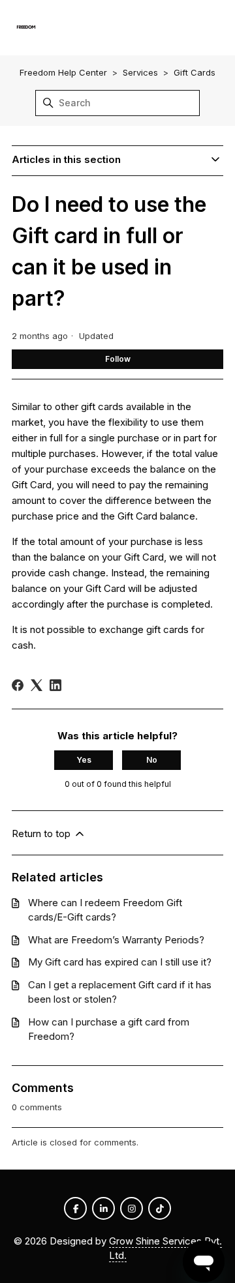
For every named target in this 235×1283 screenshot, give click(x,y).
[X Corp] (36, 685)
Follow (118, 359)
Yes (83, 760)
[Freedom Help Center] (26, 28)
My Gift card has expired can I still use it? (120, 962)
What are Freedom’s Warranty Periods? (116, 940)
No (151, 760)
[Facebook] (18, 685)
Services (140, 72)
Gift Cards (194, 72)
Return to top (42, 833)
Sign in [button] (202, 27)
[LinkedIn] (55, 685)
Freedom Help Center (63, 72)
